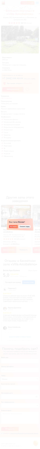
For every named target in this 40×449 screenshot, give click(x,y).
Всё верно (13, 226)
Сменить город (24, 226)
